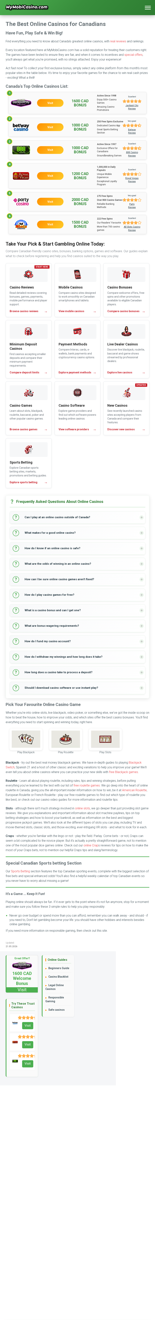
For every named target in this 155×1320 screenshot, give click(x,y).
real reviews (118, 41)
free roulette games (87, 785)
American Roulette (134, 790)
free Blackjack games (123, 772)
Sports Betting (20, 871)
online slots (82, 808)
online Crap (91, 845)
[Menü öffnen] (147, 7)
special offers (133, 55)
